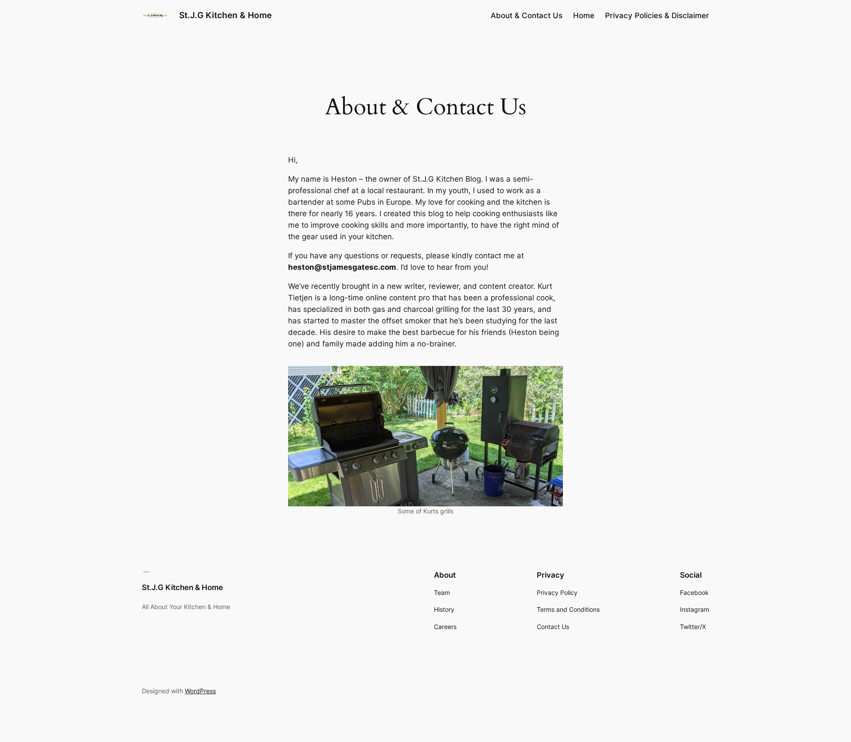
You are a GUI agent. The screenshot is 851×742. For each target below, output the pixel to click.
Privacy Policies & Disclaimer (657, 15)
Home (583, 15)
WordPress (200, 691)
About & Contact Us (526, 15)
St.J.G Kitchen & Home (225, 15)
